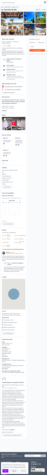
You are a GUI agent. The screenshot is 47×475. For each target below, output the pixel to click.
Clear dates (4, 221)
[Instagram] (40, 464)
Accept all (5, 471)
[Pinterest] (38, 464)
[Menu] (45, 2)
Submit (43, 455)
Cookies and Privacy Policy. (19, 467)
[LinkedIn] (36, 464)
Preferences (23, 470)
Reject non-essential (14, 471)
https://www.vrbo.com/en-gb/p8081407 (13, 89)
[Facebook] (31, 464)
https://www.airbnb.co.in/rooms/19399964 (13, 86)
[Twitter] (33, 464)
